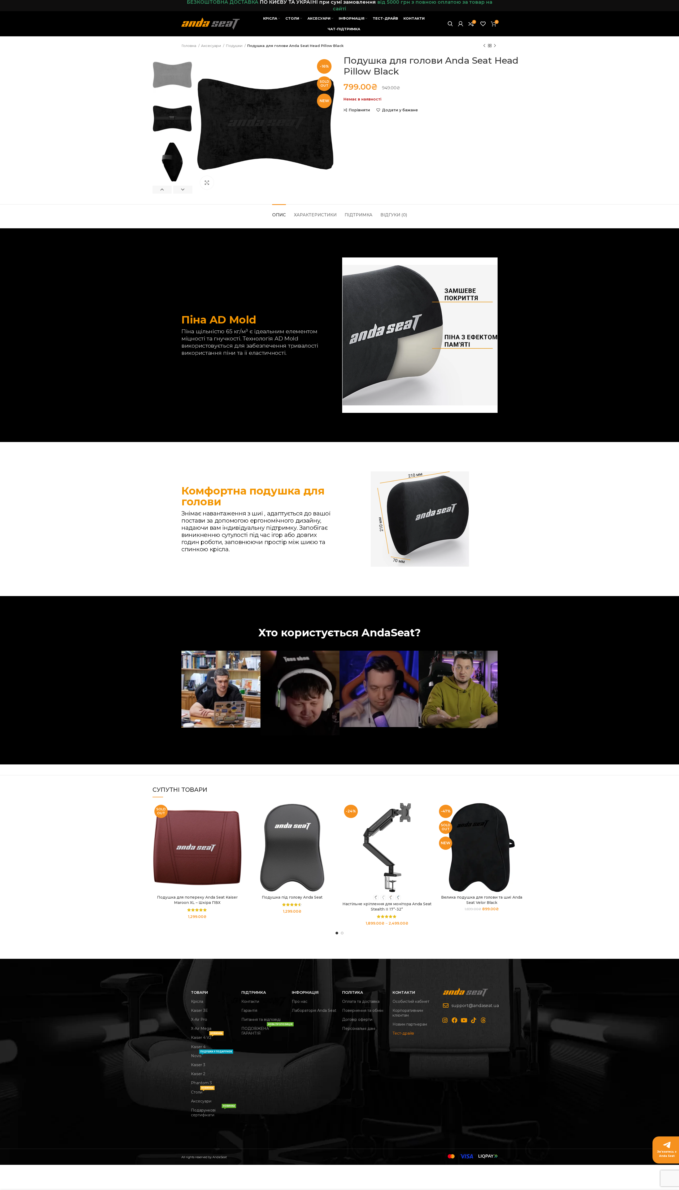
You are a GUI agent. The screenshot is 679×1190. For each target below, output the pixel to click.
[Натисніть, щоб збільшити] (207, 182)
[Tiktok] (474, 1020)
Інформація (305, 992)
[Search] (450, 24)
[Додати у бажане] (238, 835)
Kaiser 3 (198, 1064)
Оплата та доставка (361, 1001)
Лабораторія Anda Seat (314, 1010)
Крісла (197, 1001)
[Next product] (495, 46)
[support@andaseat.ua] (446, 1005)
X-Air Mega (201, 1028)
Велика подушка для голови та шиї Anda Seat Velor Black (481, 900)
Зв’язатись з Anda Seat (666, 1154)
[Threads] (483, 1020)
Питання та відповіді (261, 1019)
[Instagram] (445, 1020)
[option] (172, 75)
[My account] (460, 24)
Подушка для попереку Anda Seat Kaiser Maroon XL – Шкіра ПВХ (197, 900)
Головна (189, 45)
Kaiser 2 (198, 1073)
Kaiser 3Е (199, 1010)
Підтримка (253, 992)
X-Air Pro (199, 1019)
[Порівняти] (238, 811)
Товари (199, 992)
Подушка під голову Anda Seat (292, 897)
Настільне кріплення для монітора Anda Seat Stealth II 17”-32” (387, 907)
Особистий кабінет (411, 1001)
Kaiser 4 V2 (207, 1036)
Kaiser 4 (198, 1046)
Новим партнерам (410, 1024)
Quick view (238, 823)
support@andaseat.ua (475, 1005)
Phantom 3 (201, 1082)
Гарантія (249, 1010)
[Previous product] (484, 46)
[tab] (279, 212)
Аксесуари (211, 45)
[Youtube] (464, 1020)
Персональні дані (358, 1028)
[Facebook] (454, 1020)
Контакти (250, 1001)
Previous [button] (162, 190)
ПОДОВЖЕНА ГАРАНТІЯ (263, 1030)
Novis (211, 1054)
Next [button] (182, 190)
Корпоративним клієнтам (408, 1013)
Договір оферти (357, 1019)
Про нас (299, 1001)
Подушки (234, 45)
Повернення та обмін (362, 1010)
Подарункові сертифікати (213, 1111)
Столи (202, 1091)
